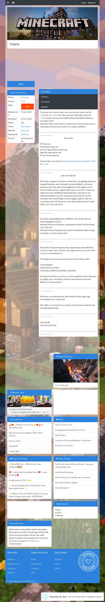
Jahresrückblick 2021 (63, 424)
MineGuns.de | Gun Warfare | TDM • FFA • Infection (26, 434)
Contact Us (35, 568)
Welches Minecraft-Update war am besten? (73, 477)
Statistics (44, 106)
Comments (45, 101)
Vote (21, 84)
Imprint (34, 559)
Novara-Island (15, 440)
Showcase (11, 568)
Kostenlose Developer (64, 472)
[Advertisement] (21, 64)
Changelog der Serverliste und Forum (70, 429)
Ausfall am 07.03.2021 (64, 445)
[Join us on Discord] (11, 355)
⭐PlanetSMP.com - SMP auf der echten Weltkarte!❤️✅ (25, 465)
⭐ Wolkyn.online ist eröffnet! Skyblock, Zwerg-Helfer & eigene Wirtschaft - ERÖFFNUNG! (28, 495)
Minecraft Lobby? (62, 487)
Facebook (58, 559)
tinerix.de (25, 97)
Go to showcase (61, 385)
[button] (8, 2)
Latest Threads (64, 458)
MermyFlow (26, 126)
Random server (13, 564)
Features (44, 96)
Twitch (57, 568)
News (60, 419)
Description (45, 91)
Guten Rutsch (60, 435)
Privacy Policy (36, 564)
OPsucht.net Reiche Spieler (66, 482)
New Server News (19, 458)
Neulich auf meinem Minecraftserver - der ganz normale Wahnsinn (74, 465)
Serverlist (11, 559)
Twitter (57, 564)
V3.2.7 (34, 581)
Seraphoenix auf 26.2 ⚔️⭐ (20, 480)
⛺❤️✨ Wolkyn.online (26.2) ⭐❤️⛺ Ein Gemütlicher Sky (26, 426)
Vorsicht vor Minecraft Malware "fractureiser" (73, 440)
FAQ (32, 572)
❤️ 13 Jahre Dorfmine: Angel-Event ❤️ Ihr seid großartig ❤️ (28, 473)
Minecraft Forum (32, 540)
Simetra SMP (14, 451)
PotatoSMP (13, 446)
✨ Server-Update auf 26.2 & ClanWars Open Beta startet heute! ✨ (27, 487)
